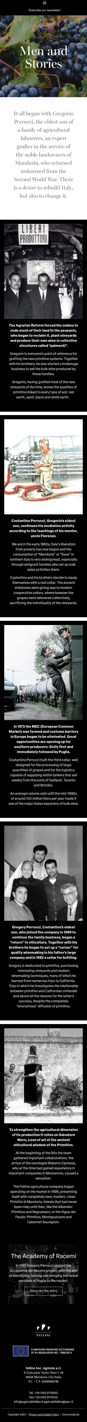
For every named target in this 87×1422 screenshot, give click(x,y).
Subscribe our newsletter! (45, 10)
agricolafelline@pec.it (58, 1402)
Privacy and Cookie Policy (44, 1415)
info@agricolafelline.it (28, 1402)
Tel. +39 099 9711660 (43, 1393)
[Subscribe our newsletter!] (44, 2)
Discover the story (43, 1291)
